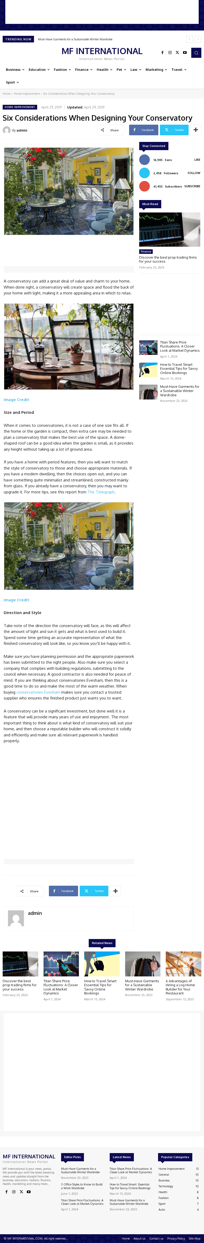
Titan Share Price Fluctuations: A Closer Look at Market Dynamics (180, 346)
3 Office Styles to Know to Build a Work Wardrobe (82, 1186)
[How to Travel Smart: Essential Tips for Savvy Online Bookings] (148, 370)
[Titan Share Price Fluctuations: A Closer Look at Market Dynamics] (148, 347)
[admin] (7, 130)
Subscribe (192, 186)
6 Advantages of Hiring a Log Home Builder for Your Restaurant (180, 987)
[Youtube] (185, 52)
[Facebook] (162, 52)
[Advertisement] (102, 12)
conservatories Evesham (38, 692)
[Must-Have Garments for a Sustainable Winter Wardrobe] (148, 392)
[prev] (189, 39)
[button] (196, 53)
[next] (198, 39)
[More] (195, 130)
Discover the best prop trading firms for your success (168, 259)
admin (21, 130)
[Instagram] (170, 52)
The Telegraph (100, 491)
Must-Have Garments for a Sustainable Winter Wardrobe (75, 39)
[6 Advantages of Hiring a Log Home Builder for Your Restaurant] (183, 963)
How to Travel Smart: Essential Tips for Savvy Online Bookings (179, 368)
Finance (146, 251)
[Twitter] (177, 52)
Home (6, 93)
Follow (194, 173)
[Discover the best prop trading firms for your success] (169, 229)
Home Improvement (27, 93)
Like (197, 160)
